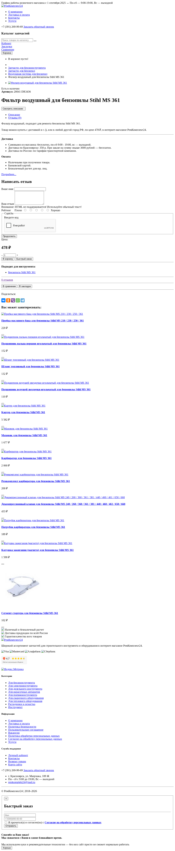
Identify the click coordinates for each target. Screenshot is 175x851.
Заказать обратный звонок (38, 26)
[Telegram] (23, 300)
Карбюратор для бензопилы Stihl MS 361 (26, 458)
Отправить (10, 826)
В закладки (25, 286)
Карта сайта (15, 764)
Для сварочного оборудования (26, 698)
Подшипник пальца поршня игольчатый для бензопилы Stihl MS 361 (43, 343)
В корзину (8, 259)
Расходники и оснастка (21, 704)
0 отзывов (7, 279)
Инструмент (15, 707)
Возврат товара (17, 761)
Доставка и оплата (19, 14)
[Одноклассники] (8, 300)
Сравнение (7, 49)
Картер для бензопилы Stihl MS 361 (23, 412)
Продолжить (9, 236)
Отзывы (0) (14, 117)
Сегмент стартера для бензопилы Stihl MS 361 (29, 613)
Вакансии (14, 732)
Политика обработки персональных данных (34, 735)
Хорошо (7, 848)
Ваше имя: (7, 189)
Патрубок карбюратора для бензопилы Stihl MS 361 (33, 527)
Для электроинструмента (22, 685)
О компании (15, 11)
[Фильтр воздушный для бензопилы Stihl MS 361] (37, 82)
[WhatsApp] (18, 300)
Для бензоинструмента (21, 682)
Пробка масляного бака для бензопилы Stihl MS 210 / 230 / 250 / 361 (42, 320)
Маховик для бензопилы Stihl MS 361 (24, 435)
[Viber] (13, 300)
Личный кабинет (18, 755)
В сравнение (9, 286)
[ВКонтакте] (3, 300)
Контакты (14, 17)
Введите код (11, 217)
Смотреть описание (13, 108)
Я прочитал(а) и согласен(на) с (54, 822)
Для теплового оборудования (25, 701)
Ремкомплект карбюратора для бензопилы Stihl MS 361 (35, 481)
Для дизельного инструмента (25, 688)
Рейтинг (6, 210)
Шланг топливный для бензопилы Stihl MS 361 (30, 366)
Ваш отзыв (7, 203)
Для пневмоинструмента (22, 694)
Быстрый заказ (24, 259)
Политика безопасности (22, 726)
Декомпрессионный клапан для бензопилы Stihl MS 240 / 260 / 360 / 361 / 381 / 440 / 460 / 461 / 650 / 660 (63, 504)
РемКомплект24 (13, 639)
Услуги (12, 20)
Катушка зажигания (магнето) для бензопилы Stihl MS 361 (37, 550)
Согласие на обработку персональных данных (35, 738)
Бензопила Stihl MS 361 (22, 272)
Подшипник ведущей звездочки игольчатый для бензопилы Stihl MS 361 (46, 389)
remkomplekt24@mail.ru (21, 782)
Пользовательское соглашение (25, 729)
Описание (14, 114)
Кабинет (6, 43)
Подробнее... (8, 174)
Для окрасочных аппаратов (24, 691)
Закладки (6, 46)
